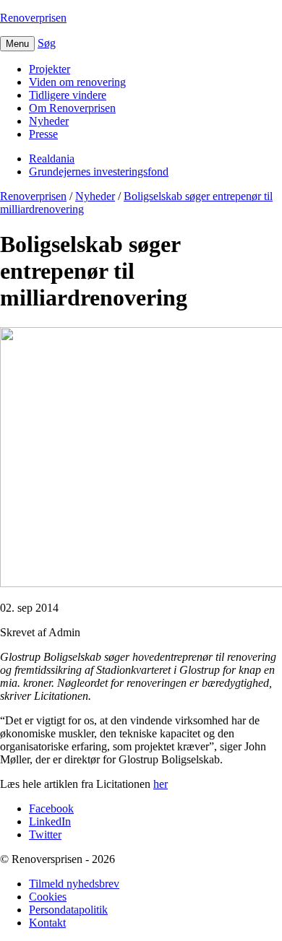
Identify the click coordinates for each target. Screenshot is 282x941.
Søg (47, 43)
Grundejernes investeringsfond (98, 171)
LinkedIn (50, 821)
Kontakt (47, 922)
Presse (43, 134)
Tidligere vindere (67, 95)
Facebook (51, 808)
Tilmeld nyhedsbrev (74, 883)
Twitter (45, 834)
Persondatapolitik (68, 909)
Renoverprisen (33, 18)
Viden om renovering (77, 82)
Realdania (51, 158)
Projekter (49, 69)
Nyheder (49, 121)
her (160, 784)
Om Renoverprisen (72, 108)
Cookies (48, 896)
